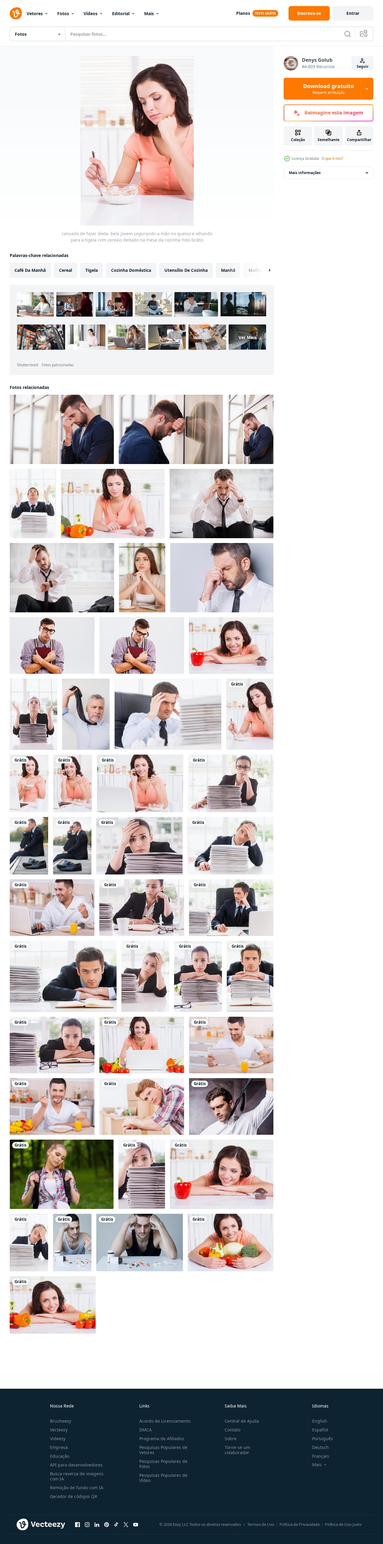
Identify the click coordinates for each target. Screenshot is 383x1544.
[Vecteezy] (16, 13)
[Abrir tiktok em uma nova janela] (116, 1524)
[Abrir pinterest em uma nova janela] (106, 1524)
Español (320, 1430)
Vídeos (90, 13)
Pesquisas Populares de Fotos (163, 1463)
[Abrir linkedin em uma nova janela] (96, 1524)
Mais (149, 13)
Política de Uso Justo (343, 1524)
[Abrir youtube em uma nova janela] (135, 1524)
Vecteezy (59, 1430)
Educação (59, 1456)
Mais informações (305, 172)
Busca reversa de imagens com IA (77, 1476)
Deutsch (320, 1447)
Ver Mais (247, 337)
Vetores (35, 13)
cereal (65, 270)
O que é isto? (332, 158)
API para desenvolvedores (76, 1465)
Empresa (59, 1447)
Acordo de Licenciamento (164, 1421)
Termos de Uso (260, 1524)
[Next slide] (264, 270)
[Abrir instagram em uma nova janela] (87, 1524)
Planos (243, 13)
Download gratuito (328, 88)
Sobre (230, 1438)
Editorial (121, 13)
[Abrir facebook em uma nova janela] (77, 1524)
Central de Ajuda (242, 1421)
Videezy (57, 1438)
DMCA (145, 1430)
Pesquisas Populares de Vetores (163, 1449)
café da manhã (30, 270)
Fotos (63, 13)
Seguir (362, 66)
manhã (228, 270)
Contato (232, 1430)
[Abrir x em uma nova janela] (126, 1524)
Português (322, 1438)
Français (320, 1456)
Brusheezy (60, 1421)
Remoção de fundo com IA (76, 1487)
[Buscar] (347, 34)
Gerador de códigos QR (73, 1496)
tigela (91, 270)
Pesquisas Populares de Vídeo (163, 1477)
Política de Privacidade (299, 1524)
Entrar (352, 13)
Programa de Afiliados (161, 1438)
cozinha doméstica (131, 270)
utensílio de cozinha (186, 270)
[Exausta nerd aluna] (52, 645)
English (319, 1421)
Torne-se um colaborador (237, 1449)
